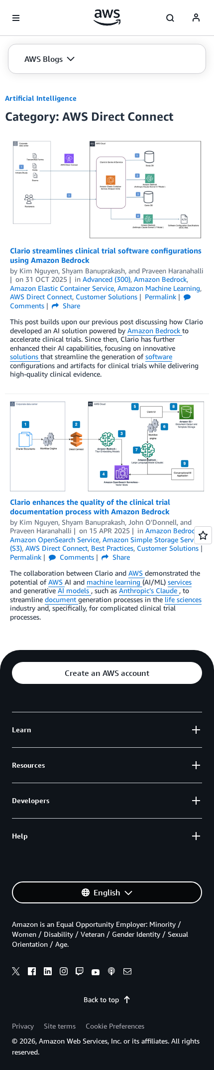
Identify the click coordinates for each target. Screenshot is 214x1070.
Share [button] (70, 305)
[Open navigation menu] (16, 18)
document (61, 599)
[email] (127, 972)
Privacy (23, 1026)
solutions (25, 356)
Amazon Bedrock (154, 330)
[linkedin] (48, 972)
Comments (76, 557)
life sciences (183, 599)
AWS (136, 573)
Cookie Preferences (115, 1026)
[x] (16, 972)
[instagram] (64, 972)
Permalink (160, 296)
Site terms (60, 1026)
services (180, 582)
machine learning (114, 582)
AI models (74, 590)
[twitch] (80, 972)
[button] (49, 59)
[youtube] (96, 972)
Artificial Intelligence (41, 98)
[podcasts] (111, 972)
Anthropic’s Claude (149, 590)
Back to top (101, 999)
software (158, 356)
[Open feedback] (203, 535)
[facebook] (32, 972)
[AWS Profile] (196, 18)
